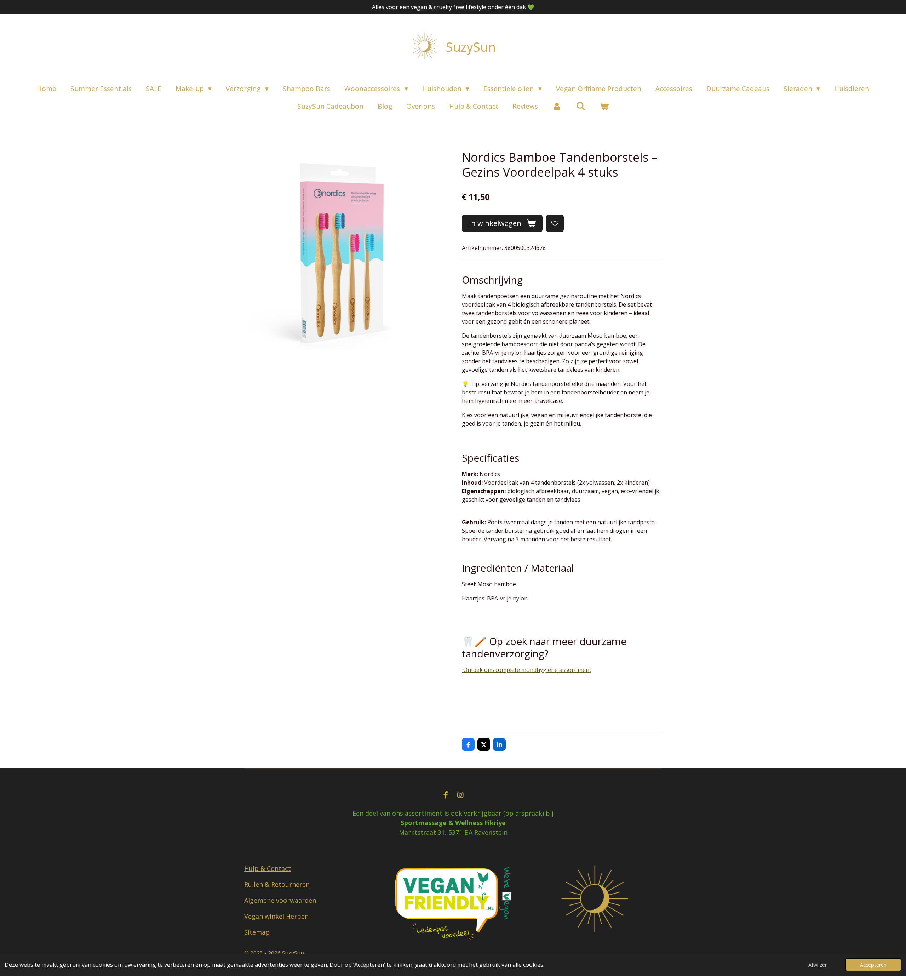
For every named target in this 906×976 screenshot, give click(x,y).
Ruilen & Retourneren (277, 884)
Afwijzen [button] (818, 964)
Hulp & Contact (267, 868)
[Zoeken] (580, 106)
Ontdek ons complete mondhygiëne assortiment (526, 670)
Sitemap (257, 932)
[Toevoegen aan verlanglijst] (555, 223)
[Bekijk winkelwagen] (604, 106)
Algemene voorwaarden (280, 900)
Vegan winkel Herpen (276, 916)
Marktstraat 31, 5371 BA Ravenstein (453, 832)
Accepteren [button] (873, 964)
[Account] (557, 106)
